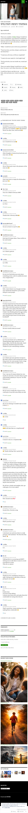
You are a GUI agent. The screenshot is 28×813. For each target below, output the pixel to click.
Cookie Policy (7, 807)
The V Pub (5, 189)
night (3, 102)
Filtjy (12, 100)
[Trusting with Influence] (14, 682)
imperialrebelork (7, 300)
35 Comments (20, 26)
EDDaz (13, 26)
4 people (9, 184)
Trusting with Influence (6, 660)
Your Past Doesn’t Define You (8, 745)
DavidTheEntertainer (8, 235)
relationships (7, 21)
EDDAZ (3, 1)
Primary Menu (26, 1)
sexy (11, 102)
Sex (7, 102)
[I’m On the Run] (14, 724)
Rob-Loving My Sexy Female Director (10, 113)
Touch (15, 102)
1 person (9, 133)
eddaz (5, 138)
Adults (3, 100)
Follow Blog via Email (8, 636)
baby (8, 100)
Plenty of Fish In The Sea (7, 109)
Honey (16, 100)
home (2, 21)
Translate (11, 631)
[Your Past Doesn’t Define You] (14, 755)
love (21, 100)
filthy (14, 37)
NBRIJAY (5, 459)
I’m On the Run (4, 703)
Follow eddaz (4, 645)
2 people (9, 280)
